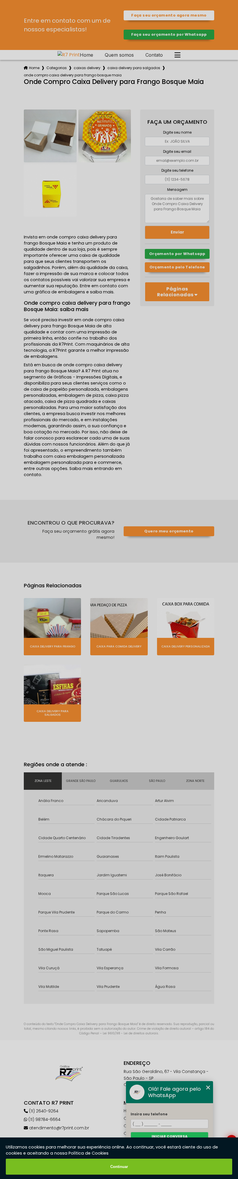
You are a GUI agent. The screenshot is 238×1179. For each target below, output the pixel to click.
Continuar (119, 1166)
